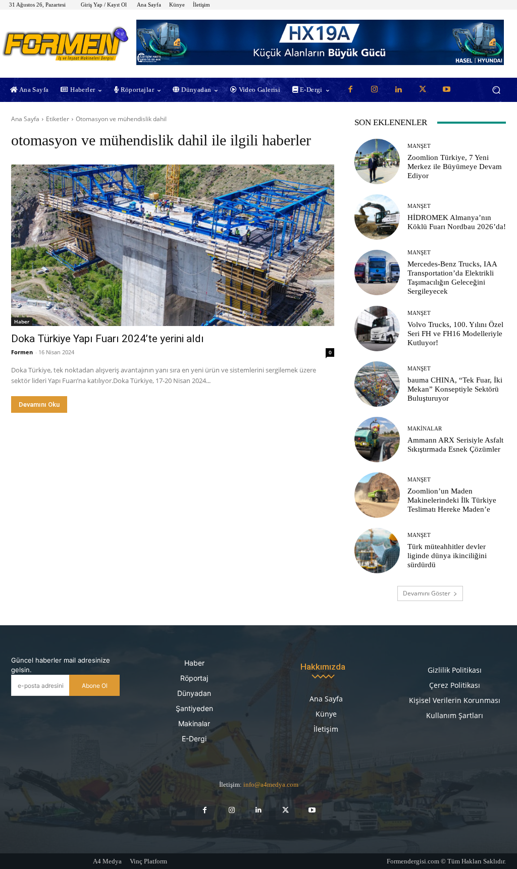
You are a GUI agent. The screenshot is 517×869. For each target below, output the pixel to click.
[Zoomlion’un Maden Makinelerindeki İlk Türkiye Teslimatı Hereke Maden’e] (377, 495)
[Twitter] (422, 89)
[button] (496, 90)
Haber (21, 321)
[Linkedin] (398, 89)
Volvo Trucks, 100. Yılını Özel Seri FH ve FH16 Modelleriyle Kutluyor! (455, 333)
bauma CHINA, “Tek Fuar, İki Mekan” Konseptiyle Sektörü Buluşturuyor (454, 389)
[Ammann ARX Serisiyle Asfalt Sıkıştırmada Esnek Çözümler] (377, 439)
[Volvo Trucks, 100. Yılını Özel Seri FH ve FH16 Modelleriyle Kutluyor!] (377, 328)
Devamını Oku (39, 404)
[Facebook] (350, 89)
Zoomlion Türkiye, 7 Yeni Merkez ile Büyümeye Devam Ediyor (454, 166)
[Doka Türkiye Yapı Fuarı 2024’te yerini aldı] (172, 245)
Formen (22, 352)
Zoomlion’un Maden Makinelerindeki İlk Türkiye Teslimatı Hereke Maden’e (451, 500)
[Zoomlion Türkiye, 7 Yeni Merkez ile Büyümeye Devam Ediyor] (377, 161)
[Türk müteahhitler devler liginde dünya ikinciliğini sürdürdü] (377, 550)
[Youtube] (446, 89)
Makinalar (424, 428)
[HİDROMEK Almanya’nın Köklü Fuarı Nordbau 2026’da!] (377, 217)
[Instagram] (374, 89)
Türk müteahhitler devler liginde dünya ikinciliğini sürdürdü (447, 555)
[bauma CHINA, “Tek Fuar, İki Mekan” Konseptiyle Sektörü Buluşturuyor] (377, 384)
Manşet (419, 146)
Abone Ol (95, 685)
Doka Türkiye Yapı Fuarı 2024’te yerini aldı (107, 339)
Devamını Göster (426, 593)
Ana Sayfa (25, 119)
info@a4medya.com (270, 784)
